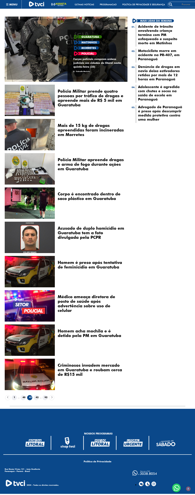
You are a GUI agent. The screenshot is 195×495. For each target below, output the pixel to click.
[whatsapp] (144, 473)
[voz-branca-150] (100, 443)
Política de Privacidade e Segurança (143, 4)
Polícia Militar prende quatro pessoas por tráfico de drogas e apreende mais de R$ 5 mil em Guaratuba (90, 98)
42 (37, 397)
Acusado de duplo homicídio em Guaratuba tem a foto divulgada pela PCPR (91, 233)
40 (24, 397)
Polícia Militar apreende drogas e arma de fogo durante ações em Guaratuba (91, 164)
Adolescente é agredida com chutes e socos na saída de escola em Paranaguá (159, 93)
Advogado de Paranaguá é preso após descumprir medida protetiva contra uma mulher (160, 113)
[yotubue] (141, 483)
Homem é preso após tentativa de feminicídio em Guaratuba (90, 264)
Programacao (108, 4)
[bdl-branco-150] (35, 443)
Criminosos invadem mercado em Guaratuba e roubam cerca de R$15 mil (90, 370)
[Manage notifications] (188, 488)
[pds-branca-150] (165, 443)
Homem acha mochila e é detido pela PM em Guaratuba (89, 333)
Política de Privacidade (97, 461)
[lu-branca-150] (133, 443)
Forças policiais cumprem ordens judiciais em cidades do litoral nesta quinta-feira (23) (97, 62)
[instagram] (153, 483)
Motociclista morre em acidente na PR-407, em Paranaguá (159, 55)
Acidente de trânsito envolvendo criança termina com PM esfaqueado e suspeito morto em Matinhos (157, 34)
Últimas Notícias (84, 4)
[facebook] (147, 483)
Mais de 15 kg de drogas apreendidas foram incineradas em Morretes (91, 130)
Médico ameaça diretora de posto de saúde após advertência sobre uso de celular (86, 303)
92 (46, 397)
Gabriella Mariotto (83, 71)
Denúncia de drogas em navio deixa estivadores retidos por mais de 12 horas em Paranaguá (159, 73)
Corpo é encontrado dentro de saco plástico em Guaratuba (89, 196)
